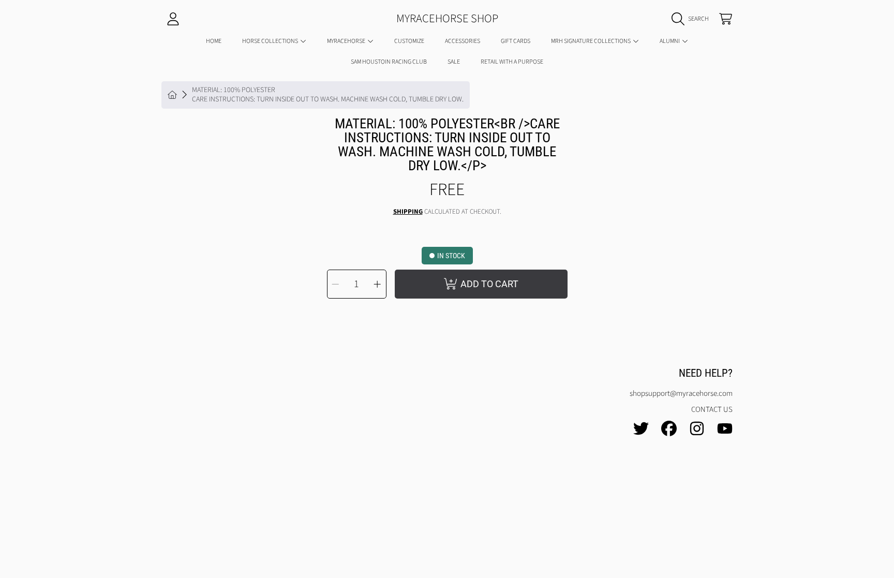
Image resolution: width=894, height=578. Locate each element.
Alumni (670, 41)
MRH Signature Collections (591, 41)
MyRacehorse (346, 41)
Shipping (408, 212)
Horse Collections (270, 41)
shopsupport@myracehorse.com (681, 393)
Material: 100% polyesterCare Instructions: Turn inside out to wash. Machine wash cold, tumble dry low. (328, 95)
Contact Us (712, 409)
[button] (693, 19)
